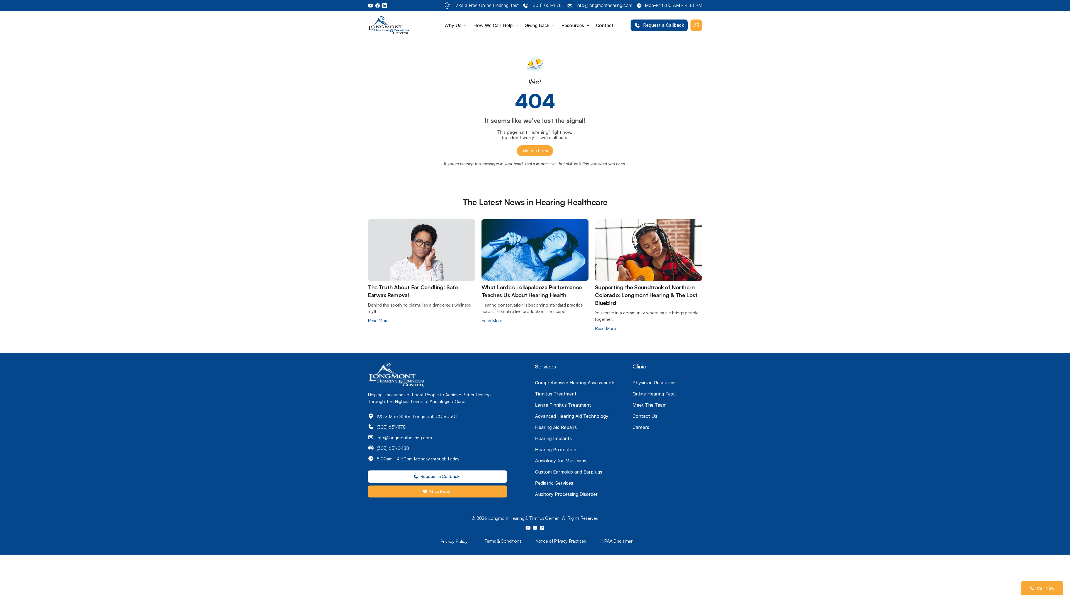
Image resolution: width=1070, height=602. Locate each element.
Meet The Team (650, 405)
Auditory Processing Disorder (566, 494)
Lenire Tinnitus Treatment (563, 405)
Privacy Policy (454, 541)
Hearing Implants (553, 438)
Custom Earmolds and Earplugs (568, 472)
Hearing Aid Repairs (556, 427)
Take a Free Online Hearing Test (486, 5)
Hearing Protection (555, 449)
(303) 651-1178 (546, 5)
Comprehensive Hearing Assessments (575, 382)
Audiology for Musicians (560, 460)
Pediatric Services (554, 483)
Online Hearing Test (654, 394)
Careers (641, 427)
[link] (659, 25)
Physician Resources (655, 382)
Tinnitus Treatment (556, 394)
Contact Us (645, 416)
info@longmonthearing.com (604, 5)
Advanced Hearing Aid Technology (571, 416)
